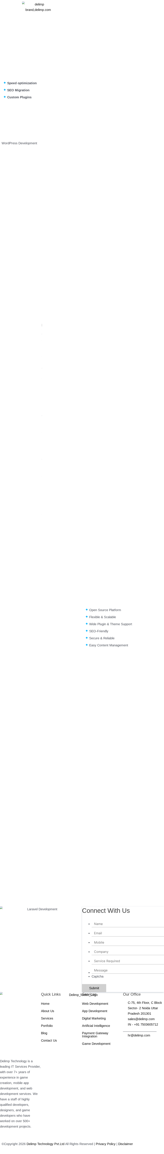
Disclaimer (125, 1144)
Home (45, 1003)
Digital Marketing (94, 1018)
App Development (94, 1011)
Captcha (97, 976)
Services (47, 1018)
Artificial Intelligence (96, 1025)
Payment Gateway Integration (95, 1034)
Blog (44, 1033)
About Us (47, 1011)
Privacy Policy (106, 1144)
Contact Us (49, 1040)
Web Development (95, 1003)
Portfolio (47, 1025)
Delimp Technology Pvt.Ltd (45, 1144)
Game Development (96, 1043)
